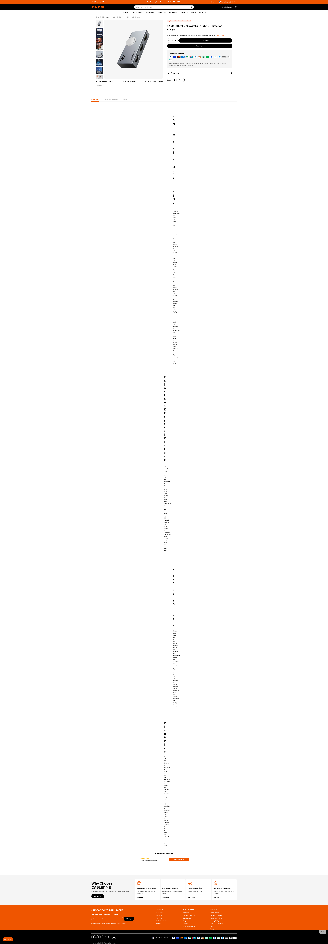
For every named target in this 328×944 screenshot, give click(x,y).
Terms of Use (113, 923)
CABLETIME (99, 943)
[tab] (95, 100)
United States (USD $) (228, 2)
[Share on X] (180, 80)
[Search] (192, 7)
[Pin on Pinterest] (185, 80)
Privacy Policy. (122, 923)
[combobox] (164, 7)
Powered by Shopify (110, 943)
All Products (105, 17)
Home (97, 17)
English (213, 2)
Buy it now (199, 46)
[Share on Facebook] (175, 80)
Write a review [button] (179, 859)
